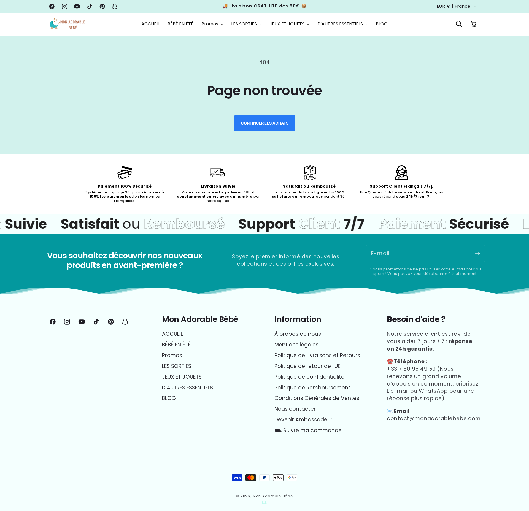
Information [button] (297, 319)
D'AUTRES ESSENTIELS (187, 387)
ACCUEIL (172, 334)
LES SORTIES (176, 366)
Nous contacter (295, 409)
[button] (212, 24)
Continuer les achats (264, 123)
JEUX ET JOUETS (182, 377)
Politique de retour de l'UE (307, 366)
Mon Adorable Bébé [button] (200, 319)
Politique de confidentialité (309, 377)
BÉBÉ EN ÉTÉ (176, 344)
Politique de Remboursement (312, 387)
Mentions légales (296, 344)
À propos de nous (297, 334)
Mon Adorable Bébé (273, 496)
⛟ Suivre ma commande (308, 430)
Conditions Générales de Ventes (316, 398)
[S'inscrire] (477, 253)
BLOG (169, 398)
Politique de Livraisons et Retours (317, 355)
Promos (172, 355)
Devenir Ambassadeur (303, 419)
